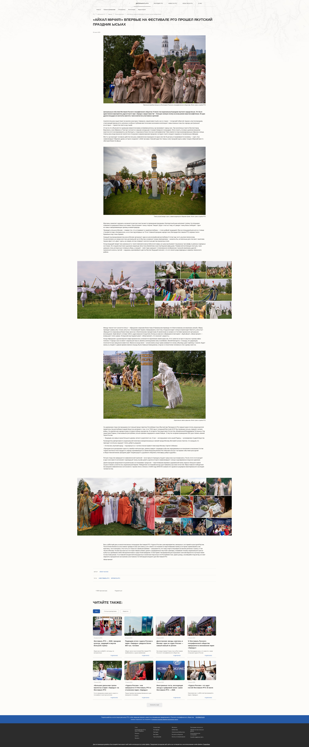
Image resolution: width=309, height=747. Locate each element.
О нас (136, 727)
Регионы (137, 733)
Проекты (137, 738)
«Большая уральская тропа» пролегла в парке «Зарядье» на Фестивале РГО (106, 688)
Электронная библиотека (178, 732)
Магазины (174, 727)
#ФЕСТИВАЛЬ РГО (104, 578)
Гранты (136, 735)
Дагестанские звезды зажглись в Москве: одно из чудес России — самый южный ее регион (170, 643)
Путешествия (156, 727)
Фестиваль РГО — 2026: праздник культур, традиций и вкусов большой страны (107, 643)
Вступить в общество (177, 734)
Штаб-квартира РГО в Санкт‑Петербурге (140, 730)
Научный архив (157, 736)
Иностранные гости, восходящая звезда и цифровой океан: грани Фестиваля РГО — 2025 (170, 688)
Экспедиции (156, 729)
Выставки (155, 734)
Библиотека (175, 729)
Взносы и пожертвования (178, 736)
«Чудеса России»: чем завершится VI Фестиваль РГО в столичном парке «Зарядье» (138, 688)
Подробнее (114, 655)
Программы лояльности (196, 727)
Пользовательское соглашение (195, 734)
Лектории (155, 732)
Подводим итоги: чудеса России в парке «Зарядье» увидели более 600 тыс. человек (138, 643)
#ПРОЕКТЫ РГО (115, 578)
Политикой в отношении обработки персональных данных (165, 719)
